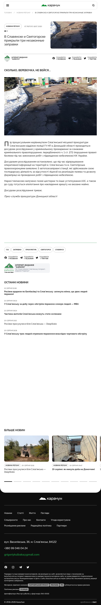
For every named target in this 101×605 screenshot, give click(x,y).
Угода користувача (60, 520)
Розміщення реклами (15, 525)
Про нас (27, 520)
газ (7, 250)
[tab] (8, 481)
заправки (17, 250)
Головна (8, 12)
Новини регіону (23, 12)
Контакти (41, 520)
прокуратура (31, 250)
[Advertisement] (50, 219)
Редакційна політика (41, 525)
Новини (8, 513)
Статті (20, 513)
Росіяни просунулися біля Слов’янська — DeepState (30, 324)
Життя (32, 513)
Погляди (45, 513)
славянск (59, 250)
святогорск (46, 250)
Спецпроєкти (11, 520)
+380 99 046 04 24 (16, 548)
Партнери (62, 525)
